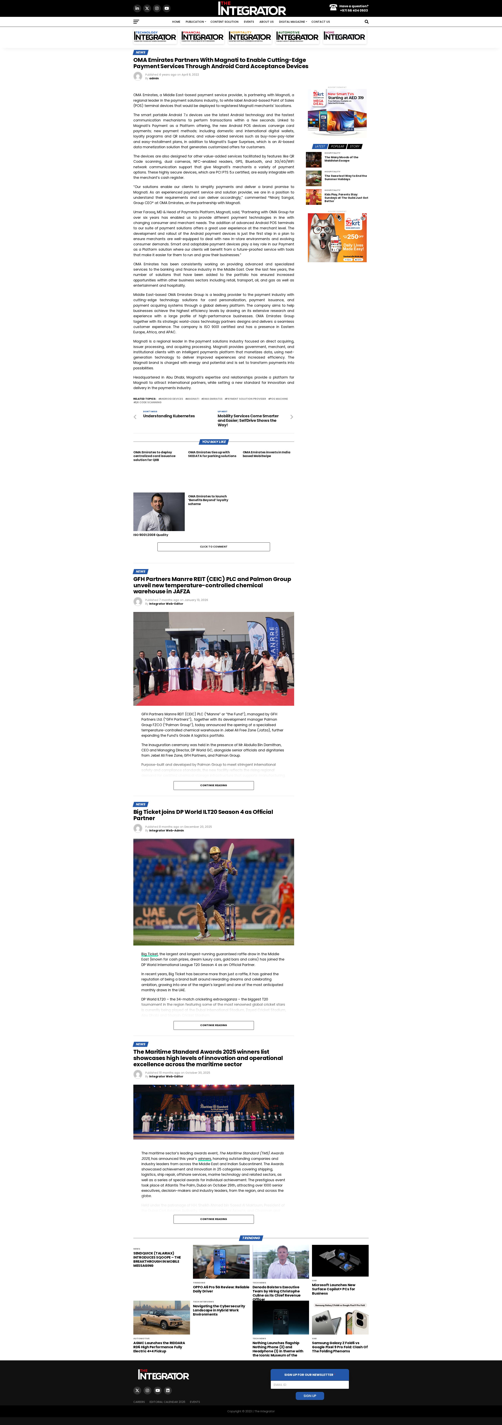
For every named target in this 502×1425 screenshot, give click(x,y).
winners (204, 1158)
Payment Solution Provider (246, 399)
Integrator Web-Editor (166, 604)
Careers (139, 1402)
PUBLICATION (195, 22)
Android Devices (171, 399)
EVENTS (249, 22)
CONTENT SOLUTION (224, 22)
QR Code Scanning (148, 402)
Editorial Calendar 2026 (167, 1402)
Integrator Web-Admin (166, 830)
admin (154, 78)
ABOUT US (266, 22)
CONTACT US (320, 22)
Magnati (193, 399)
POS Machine (279, 399)
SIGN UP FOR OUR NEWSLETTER (310, 1375)
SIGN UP (310, 1395)
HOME (176, 22)
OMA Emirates (213, 399)
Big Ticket (149, 954)
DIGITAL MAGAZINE (292, 22)
